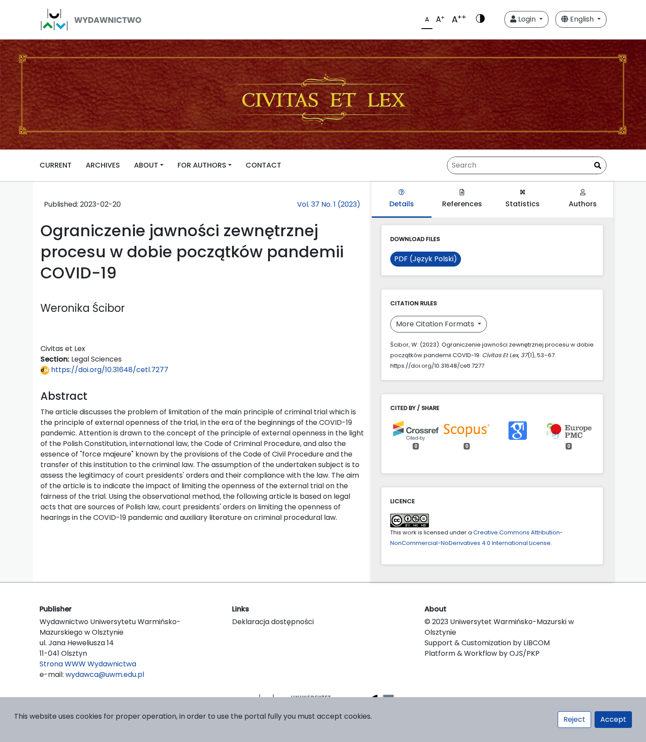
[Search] (597, 166)
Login (526, 19)
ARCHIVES (103, 165)
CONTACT (263, 165)
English (581, 19)
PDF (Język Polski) (425, 259)
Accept (613, 719)
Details (401, 204)
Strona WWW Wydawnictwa (88, 664)
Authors (583, 204)
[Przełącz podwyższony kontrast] (480, 19)
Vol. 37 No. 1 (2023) (328, 204)
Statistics (522, 204)
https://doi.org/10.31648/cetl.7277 (108, 370)
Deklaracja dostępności (273, 622)
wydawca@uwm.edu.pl (104, 674)
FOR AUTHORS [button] (202, 165)
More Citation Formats (436, 324)
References (462, 204)
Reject (574, 719)
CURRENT (56, 165)
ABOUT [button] (146, 165)
